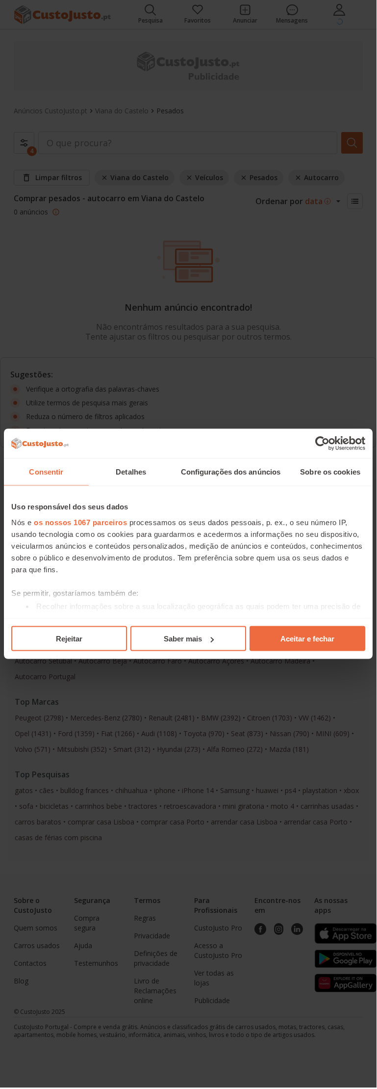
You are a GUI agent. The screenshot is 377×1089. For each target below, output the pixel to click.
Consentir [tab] (46, 472)
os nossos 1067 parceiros (80, 522)
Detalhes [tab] (131, 472)
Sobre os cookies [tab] (330, 472)
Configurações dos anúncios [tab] (231, 472)
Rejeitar (69, 639)
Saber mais (183, 639)
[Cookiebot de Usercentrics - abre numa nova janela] (322, 443)
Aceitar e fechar (307, 639)
